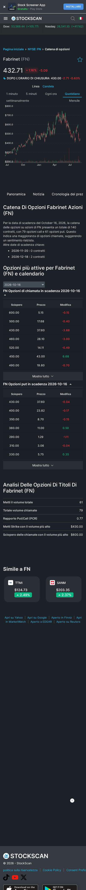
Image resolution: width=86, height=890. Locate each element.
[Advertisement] (43, 177)
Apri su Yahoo (14, 617)
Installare (73, 6)
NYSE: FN (35, 49)
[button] (5, 18)
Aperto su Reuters (68, 621)
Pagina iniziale (13, 49)
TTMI (19, 582)
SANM (61, 582)
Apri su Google (37, 617)
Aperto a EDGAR (41, 621)
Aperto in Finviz (61, 617)
